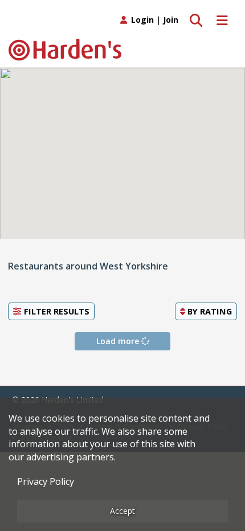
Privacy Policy (45, 481)
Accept (122, 510)
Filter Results (55, 311)
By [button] (208, 311)
